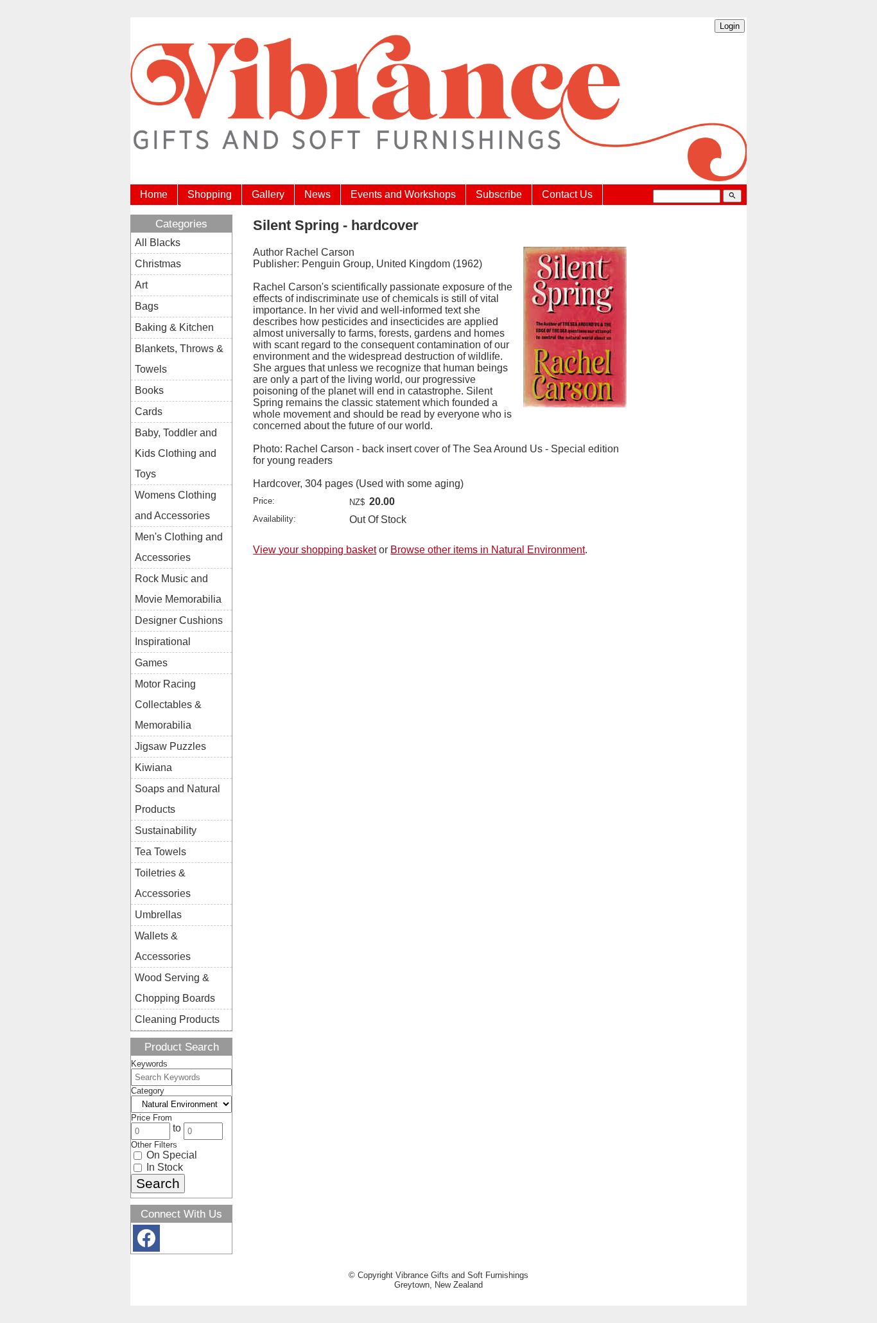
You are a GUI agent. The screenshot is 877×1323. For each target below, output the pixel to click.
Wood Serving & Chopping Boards (175, 988)
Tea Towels (160, 851)
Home (154, 194)
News (317, 194)
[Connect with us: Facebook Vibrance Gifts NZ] (146, 1241)
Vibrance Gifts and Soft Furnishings (461, 1275)
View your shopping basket (314, 549)
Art (141, 285)
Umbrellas (158, 914)
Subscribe (499, 194)
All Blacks (157, 242)
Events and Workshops (403, 194)
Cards (148, 411)
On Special (170, 1155)
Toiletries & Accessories (163, 883)
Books (149, 390)
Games (151, 662)
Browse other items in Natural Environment (487, 549)
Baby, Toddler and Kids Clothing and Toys (176, 453)
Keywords (149, 1064)
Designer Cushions (179, 620)
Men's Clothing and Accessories (179, 547)
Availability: (274, 519)
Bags (147, 306)
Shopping (209, 194)
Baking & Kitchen (174, 327)
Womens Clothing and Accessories (175, 505)
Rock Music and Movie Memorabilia (178, 589)
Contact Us (567, 194)
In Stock (163, 1167)
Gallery (268, 194)
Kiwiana (153, 767)
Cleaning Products (177, 1019)
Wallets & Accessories (163, 946)
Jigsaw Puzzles (170, 746)
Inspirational (163, 641)
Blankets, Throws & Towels (179, 359)
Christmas (158, 263)
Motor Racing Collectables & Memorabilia (168, 705)
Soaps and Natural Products (177, 799)
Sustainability (165, 830)
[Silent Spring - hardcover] (575, 403)
